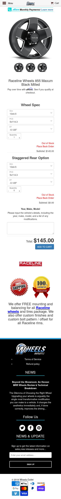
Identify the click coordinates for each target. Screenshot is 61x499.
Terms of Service (33, 359)
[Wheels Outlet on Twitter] (22, 428)
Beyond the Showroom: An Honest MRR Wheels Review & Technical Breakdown (30, 385)
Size (11, 111)
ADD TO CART (44, 246)
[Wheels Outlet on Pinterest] (39, 428)
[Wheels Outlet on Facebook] (30, 428)
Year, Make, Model (30, 208)
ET (11, 127)
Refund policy (33, 363)
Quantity (13, 135)
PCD (11, 119)
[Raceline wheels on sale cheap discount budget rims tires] (30, 263)
